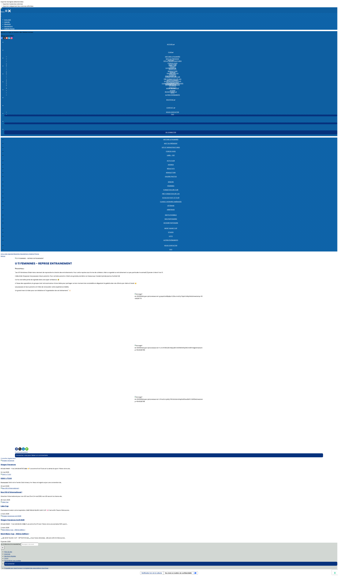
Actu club (7, 20)
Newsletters (8, 26)
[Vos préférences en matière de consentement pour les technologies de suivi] (335, 573)
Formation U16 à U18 (170, 190)
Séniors (172, 73)
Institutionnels (172, 80)
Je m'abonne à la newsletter (11, 544)
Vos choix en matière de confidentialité (178, 573)
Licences (7, 554)
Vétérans (170, 206)
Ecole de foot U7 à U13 (170, 198)
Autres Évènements (172, 95)
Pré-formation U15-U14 (172, 79)
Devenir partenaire (171, 223)
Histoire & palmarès (172, 57)
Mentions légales (10, 556)
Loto (171, 236)
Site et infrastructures (171, 147)
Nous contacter (172, 112)
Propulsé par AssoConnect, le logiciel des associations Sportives (26, 568)
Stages (172, 91)
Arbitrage (171, 210)
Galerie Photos (9, 29)
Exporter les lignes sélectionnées (12, 2)
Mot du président (172, 59)
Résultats (7, 24)
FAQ (172, 114)
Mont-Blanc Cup (172, 88)
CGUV (6, 558)
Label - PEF (171, 155)
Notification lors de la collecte (152, 573)
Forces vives (172, 63)
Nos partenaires (172, 83)
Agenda (7, 22)
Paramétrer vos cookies (12, 561)
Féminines (172, 75)
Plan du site (8, 552)
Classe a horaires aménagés (170, 202)
